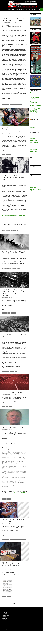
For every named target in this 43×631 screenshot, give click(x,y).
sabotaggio (36, 109)
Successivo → (14, 603)
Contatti (38, 9)
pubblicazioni (38, 106)
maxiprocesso (5, 268)
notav (35, 105)
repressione (12, 104)
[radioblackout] (35, 38)
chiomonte (32, 97)
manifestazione (34, 102)
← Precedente (5, 601)
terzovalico (32, 112)
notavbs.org (32, 181)
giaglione (31, 101)
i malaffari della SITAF (12, 392)
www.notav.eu (32, 127)
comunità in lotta (32, 98)
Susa (37, 111)
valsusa (18, 268)
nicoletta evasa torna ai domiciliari (13, 521)
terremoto (39, 111)
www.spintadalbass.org (34, 142)
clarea (36, 97)
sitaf (16, 371)
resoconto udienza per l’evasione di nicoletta (13, 20)
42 (25, 601)
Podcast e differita (11, 9)
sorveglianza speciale (33, 111)
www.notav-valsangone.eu (34, 136)
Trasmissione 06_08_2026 (6, 618)
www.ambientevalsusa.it (34, 149)
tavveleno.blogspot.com (34, 161)
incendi (34, 101)
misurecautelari (4, 226)
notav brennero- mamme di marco (35, 178)
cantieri (35, 96)
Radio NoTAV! (4, 9)
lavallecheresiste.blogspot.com (35, 159)
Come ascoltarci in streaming (19, 9)
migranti (36, 103)
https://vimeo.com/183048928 (20, 492)
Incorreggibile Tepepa (12, 427)
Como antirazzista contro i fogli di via (11, 564)
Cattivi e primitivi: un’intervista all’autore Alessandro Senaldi (13, 130)
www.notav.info (32, 138)
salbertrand (32, 110)
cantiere (32, 96)
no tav (8, 104)
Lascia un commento (13, 22)
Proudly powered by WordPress (6, 629)
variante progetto (33, 113)
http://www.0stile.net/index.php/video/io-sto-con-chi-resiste (13, 189)
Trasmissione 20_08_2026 (6, 612)
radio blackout (32, 108)
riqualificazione (32, 109)
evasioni (4, 104)
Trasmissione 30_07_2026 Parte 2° (7, 621)
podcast (38, 105)
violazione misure (18, 104)
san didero (12, 371)
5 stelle (31, 92)
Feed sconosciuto (34, 119)
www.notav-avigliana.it (34, 134)
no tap (39, 103)
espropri (4, 371)
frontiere (4, 596)
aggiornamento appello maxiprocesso (13, 253)
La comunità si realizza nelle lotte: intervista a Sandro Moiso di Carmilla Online (14, 293)
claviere (38, 97)
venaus (37, 113)
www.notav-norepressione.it (35, 151)
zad (37, 115)
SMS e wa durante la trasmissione (31, 9)
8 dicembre (34, 92)
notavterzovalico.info (33, 183)
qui (5, 27)
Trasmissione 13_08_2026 (6, 615)
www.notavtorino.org (33, 140)
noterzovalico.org (33, 187)
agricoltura (32, 93)
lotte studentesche (37, 101)
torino (35, 112)
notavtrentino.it (32, 185)
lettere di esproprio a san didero (14, 335)
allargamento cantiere (34, 94)
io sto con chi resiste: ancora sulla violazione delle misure (13, 177)
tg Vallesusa (32, 170)
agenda (37, 92)
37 (20, 601)
